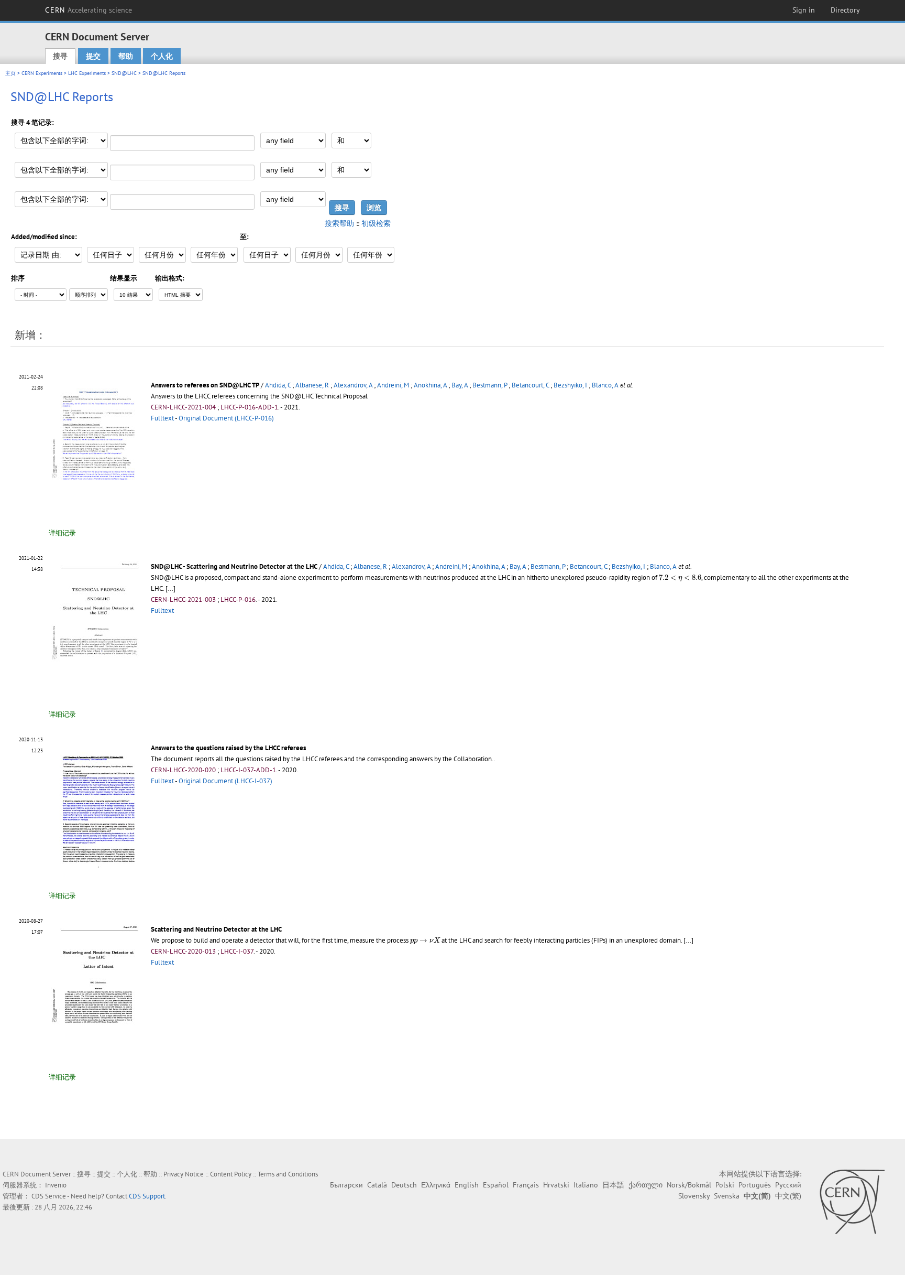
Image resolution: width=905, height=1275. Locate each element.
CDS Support (147, 1196)
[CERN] (852, 1202)
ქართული (645, 1185)
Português (754, 1185)
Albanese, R (312, 385)
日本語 (613, 1185)
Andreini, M (393, 385)
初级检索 (376, 223)
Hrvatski (556, 1185)
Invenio (56, 1185)
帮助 (125, 56)
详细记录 (62, 532)
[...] (688, 940)
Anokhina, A (430, 385)
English (467, 1185)
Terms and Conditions (288, 1174)
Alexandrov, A (353, 385)
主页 (10, 73)
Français (526, 1185)
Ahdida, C (278, 385)
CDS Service (48, 1196)
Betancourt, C (530, 385)
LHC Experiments (87, 73)
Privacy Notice (183, 1174)
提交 (93, 56)
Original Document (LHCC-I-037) (225, 780)
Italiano (585, 1185)
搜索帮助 (339, 223)
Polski (724, 1185)
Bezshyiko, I (570, 385)
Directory (845, 10)
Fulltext (162, 418)
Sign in (803, 10)
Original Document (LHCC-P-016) (226, 418)
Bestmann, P (489, 385)
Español (496, 1185)
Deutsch (404, 1185)
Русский (788, 1185)
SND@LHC (124, 73)
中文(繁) (788, 1196)
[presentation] (680, 578)
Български (346, 1185)
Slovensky (694, 1196)
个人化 (162, 56)
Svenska (727, 1196)
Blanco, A (605, 385)
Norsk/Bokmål (689, 1185)
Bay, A (459, 385)
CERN (88, 10)
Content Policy (230, 1174)
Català (377, 1185)
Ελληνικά (435, 1185)
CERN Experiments (41, 73)
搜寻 (60, 56)
